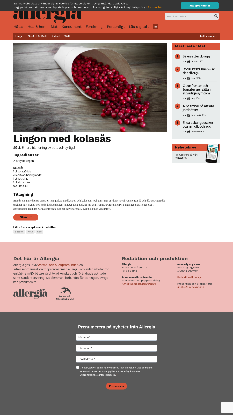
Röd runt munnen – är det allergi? (199, 71)
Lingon (19, 231)
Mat (54, 26)
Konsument (72, 26)
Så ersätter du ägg (196, 56)
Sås (39, 231)
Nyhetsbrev (185, 147)
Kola (30, 231)
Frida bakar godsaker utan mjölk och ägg (198, 124)
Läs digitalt (139, 26)
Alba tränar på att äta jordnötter (198, 108)
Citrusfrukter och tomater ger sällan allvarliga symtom (196, 89)
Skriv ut (26, 217)
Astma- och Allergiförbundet (58, 265)
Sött (67, 36)
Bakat (56, 36)
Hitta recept (209, 36)
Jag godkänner (199, 5)
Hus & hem (37, 26)
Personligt (116, 26)
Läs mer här (154, 7)
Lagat (19, 36)
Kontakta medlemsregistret (139, 283)
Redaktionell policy (189, 277)
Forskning (94, 26)
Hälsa (18, 26)
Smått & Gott (38, 36)
